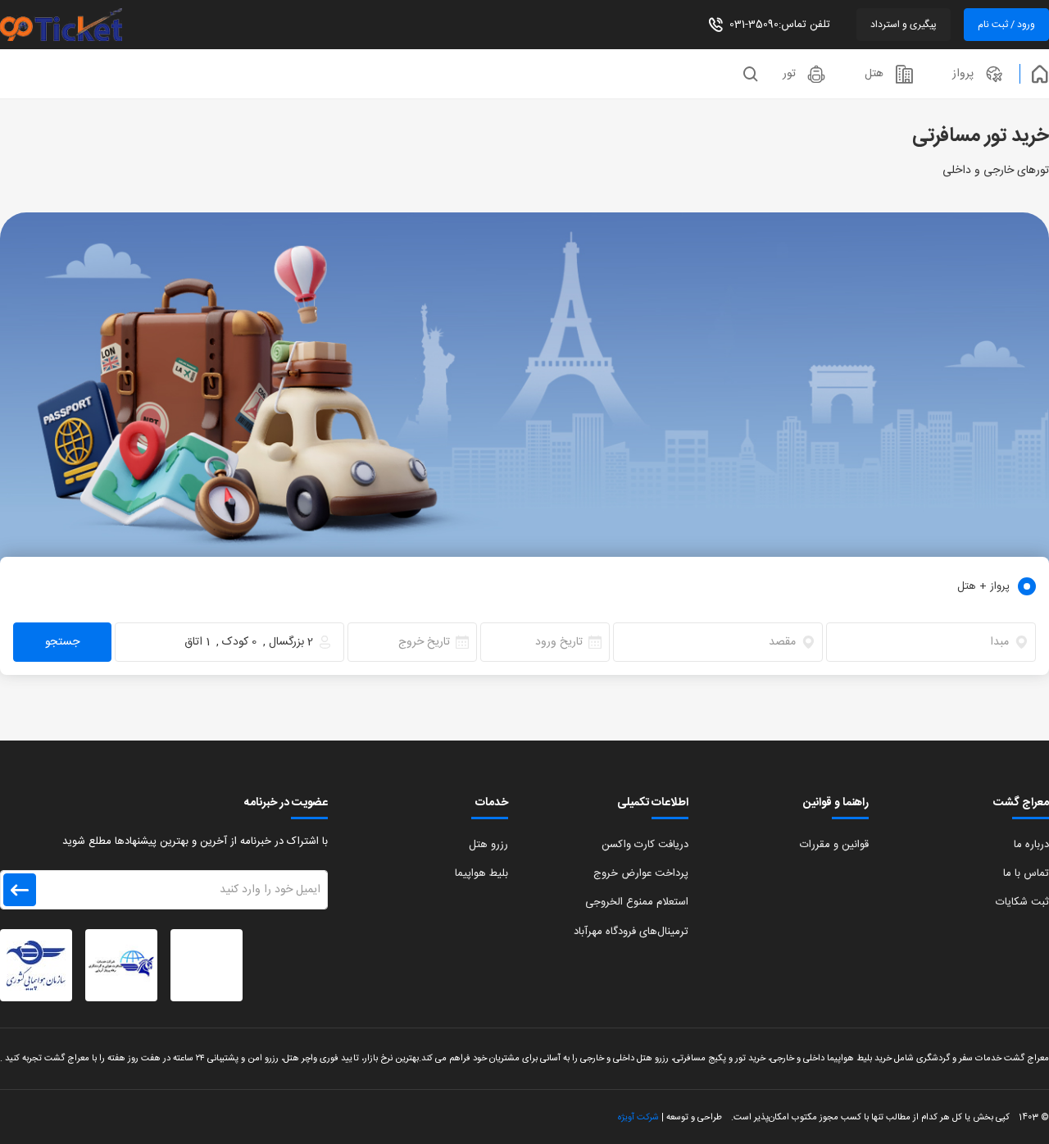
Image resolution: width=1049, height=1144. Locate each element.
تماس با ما (1026, 873)
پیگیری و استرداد (903, 24)
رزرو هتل (488, 845)
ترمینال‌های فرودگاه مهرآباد (631, 932)
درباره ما (1031, 845)
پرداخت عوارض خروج (640, 873)
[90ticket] (82, 24)
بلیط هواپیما (481, 873)
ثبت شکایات (1022, 902)
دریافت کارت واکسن (645, 845)
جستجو (62, 642)
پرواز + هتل (983, 586)
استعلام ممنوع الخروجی (636, 902)
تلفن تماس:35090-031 (779, 25)
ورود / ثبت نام (1006, 24)
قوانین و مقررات (834, 845)
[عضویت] (19, 889)
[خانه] (1034, 73)
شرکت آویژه (638, 1117)
